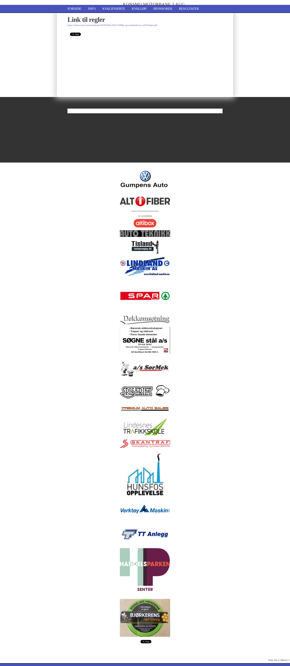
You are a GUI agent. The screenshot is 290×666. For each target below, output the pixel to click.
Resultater (189, 8)
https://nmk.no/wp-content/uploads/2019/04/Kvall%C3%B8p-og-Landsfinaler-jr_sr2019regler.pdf (112, 25)
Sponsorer (162, 8)
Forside (74, 8)
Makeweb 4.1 (284, 660)
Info (92, 8)
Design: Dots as (273, 660)
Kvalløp (139, 8)
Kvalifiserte (113, 8)
